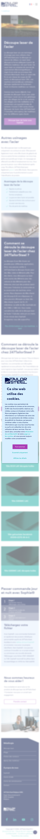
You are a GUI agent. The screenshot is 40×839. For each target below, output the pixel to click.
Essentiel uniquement (20, 452)
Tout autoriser (20, 446)
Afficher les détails (20, 458)
